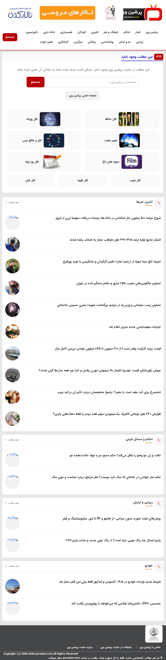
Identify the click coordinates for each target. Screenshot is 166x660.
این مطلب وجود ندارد (141, 57)
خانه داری (49, 32)
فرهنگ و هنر (111, 32)
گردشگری (63, 42)
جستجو (9, 37)
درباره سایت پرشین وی (80, 647)
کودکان (81, 32)
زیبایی (139, 42)
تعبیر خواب (46, 42)
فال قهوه (82, 180)
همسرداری (66, 32)
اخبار (137, 32)
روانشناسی (107, 42)
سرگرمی (78, 42)
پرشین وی (152, 32)
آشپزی (94, 32)
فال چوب (135, 180)
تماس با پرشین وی (149, 647)
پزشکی (92, 42)
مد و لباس (125, 42)
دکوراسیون (32, 32)
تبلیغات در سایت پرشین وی (116, 647)
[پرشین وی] (140, 13)
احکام (126, 32)
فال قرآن (30, 180)
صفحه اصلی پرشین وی (82, 95)
